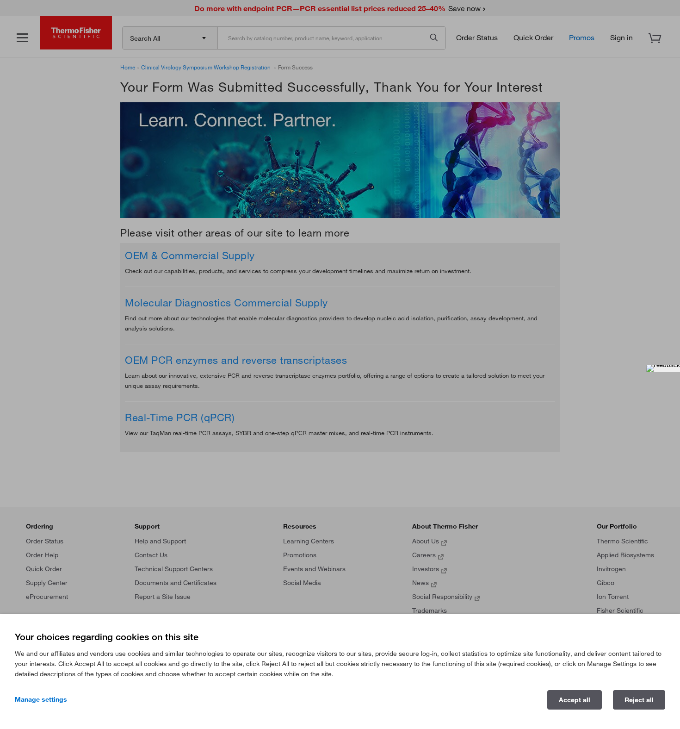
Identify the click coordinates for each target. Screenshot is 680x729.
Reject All (639, 700)
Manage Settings (41, 699)
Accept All (574, 700)
